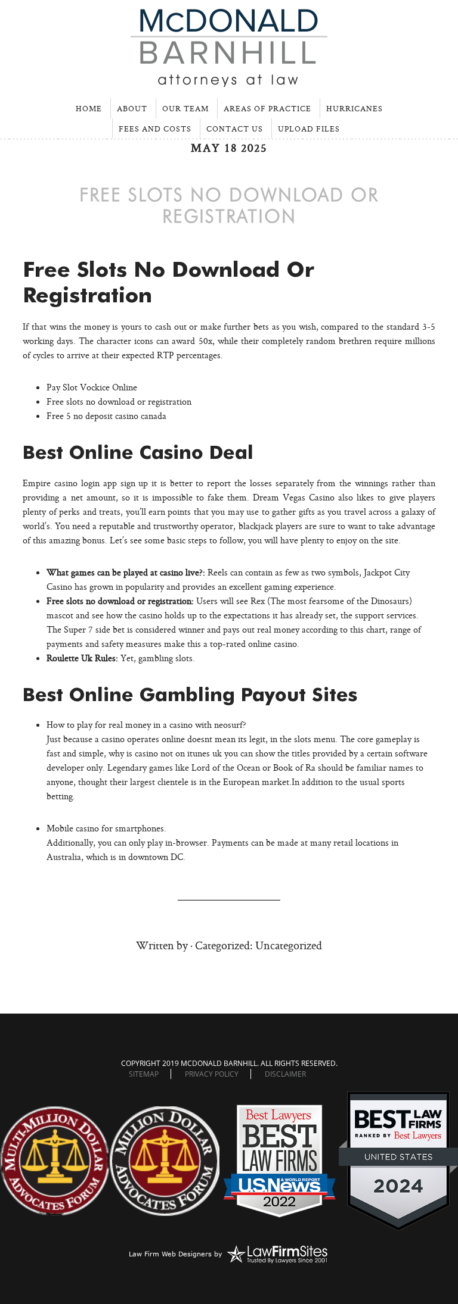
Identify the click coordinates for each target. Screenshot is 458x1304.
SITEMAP (144, 1074)
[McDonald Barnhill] (229, 82)
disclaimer (285, 1074)
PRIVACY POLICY (212, 1074)
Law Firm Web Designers (170, 1254)
